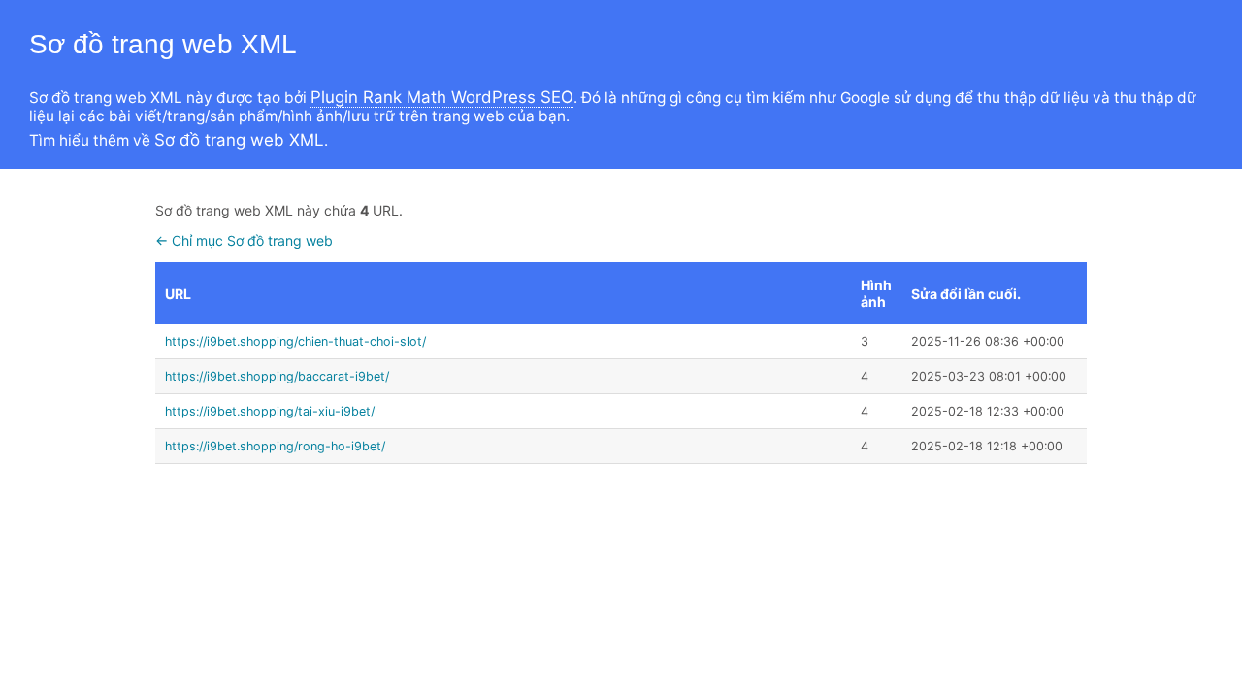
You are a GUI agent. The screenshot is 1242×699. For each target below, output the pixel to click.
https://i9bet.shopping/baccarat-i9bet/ (277, 376)
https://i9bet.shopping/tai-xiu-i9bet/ (270, 411)
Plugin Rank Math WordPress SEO (441, 97)
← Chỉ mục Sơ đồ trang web (244, 240)
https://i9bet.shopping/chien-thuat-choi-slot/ (295, 341)
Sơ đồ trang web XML (239, 140)
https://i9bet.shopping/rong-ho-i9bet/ (275, 446)
